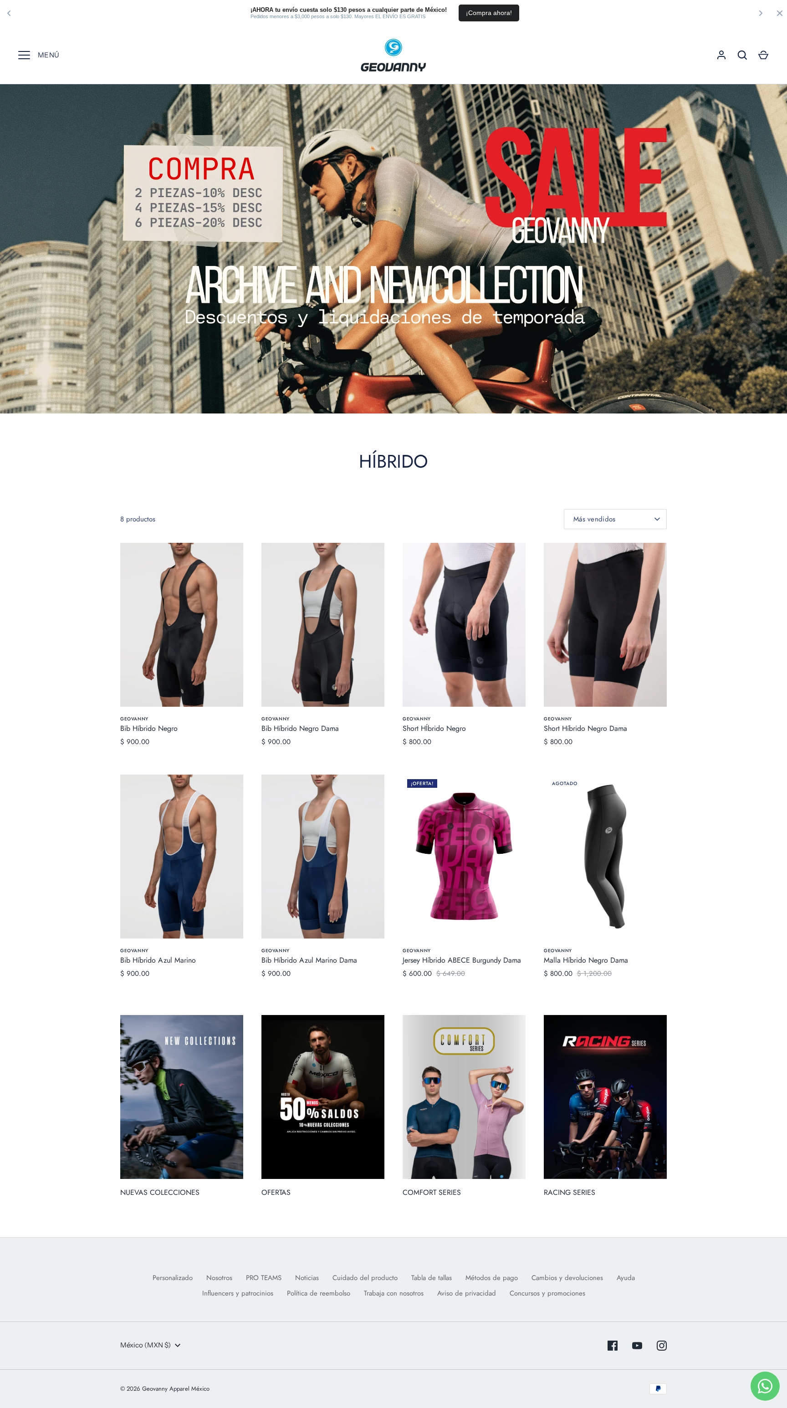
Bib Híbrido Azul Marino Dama (309, 960)
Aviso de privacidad (466, 1293)
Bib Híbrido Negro (149, 728)
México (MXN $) (145, 1345)
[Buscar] (742, 55)
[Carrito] (763, 55)
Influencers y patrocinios (237, 1293)
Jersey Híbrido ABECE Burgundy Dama (462, 960)
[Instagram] (662, 1346)
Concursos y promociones (547, 1293)
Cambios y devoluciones (567, 1278)
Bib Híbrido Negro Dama (300, 728)
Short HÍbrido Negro (434, 728)
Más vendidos (594, 519)
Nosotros (219, 1278)
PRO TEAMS (263, 1278)
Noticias (307, 1278)
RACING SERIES (569, 1192)
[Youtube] (637, 1346)
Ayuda (626, 1278)
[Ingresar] (721, 55)
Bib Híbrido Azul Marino (158, 960)
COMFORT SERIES (432, 1192)
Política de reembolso (318, 1293)
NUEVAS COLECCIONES (159, 1192)
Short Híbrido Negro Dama (585, 728)
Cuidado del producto (365, 1278)
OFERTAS (276, 1192)
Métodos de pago (491, 1278)
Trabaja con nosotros (394, 1293)
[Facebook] (613, 1346)
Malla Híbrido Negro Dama (586, 960)
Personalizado (173, 1278)
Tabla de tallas (431, 1278)
